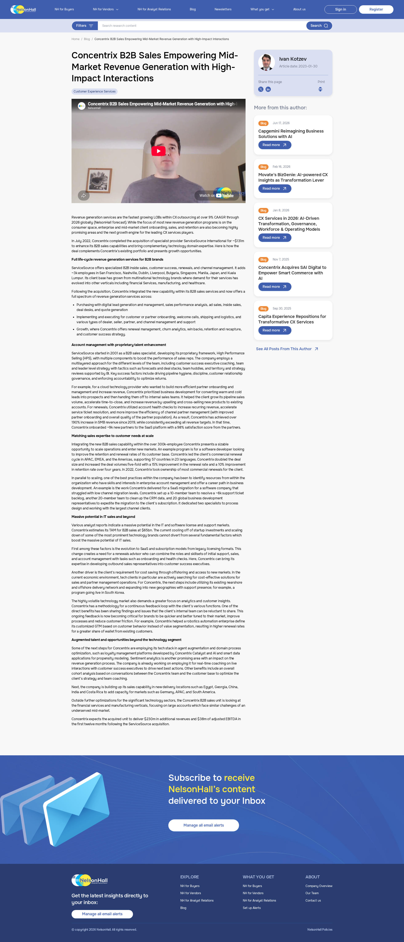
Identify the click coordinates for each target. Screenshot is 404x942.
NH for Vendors (190, 893)
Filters (81, 25)
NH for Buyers (64, 9)
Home (76, 39)
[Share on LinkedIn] (268, 89)
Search (316, 25)
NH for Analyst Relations (154, 9)
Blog (193, 9)
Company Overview (319, 886)
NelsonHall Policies (319, 929)
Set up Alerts (252, 908)
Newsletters (223, 9)
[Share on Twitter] (260, 89)
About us (299, 9)
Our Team (312, 893)
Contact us (313, 900)
